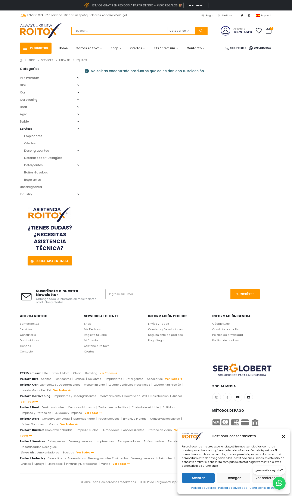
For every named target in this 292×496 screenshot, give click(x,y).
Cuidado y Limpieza (68, 413)
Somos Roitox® (87, 48)
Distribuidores (29, 340)
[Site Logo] (41, 30)
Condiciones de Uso (226, 329)
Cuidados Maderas (81, 407)
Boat (23, 107)
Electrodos (55, 464)
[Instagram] (249, 15)
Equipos (68, 452)
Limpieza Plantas (134, 419)
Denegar (234, 478)
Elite (45, 373)
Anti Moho (169, 407)
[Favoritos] (258, 31)
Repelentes (32, 180)
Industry (26, 194)
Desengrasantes (36, 150)
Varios (53, 424)
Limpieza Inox (105, 441)
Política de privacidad (232, 488)
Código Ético (221, 324)
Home (63, 48)
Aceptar (198, 478)
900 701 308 (238, 48)
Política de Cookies (203, 488)
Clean (77, 373)
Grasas (80, 379)
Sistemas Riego (84, 419)
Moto (65, 373)
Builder (25, 121)
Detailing (91, 373)
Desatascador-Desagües (43, 158)
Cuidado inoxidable (145, 407)
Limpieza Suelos (87, 430)
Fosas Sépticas (109, 419)
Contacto (194, 48)
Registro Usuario (95, 335)
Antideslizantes (133, 430)
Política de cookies (225, 340)
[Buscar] (201, 30)
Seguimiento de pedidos (165, 335)
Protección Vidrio (160, 430)
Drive (55, 373)
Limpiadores (33, 136)
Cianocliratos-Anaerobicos (66, 458)
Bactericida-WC (135, 396)
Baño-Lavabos (154, 441)
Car (22, 92)
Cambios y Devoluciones (165, 329)
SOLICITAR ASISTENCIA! (52, 261)
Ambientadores (48, 452)
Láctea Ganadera (33, 424)
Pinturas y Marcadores (81, 464)
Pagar (209, 15)
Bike (23, 85)
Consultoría (28, 335)
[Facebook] (242, 15)
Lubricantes (63, 379)
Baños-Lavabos (36, 172)
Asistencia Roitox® (96, 346)
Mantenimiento (94, 385)
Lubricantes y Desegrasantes (60, 385)
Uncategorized (31, 187)
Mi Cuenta (91, 340)
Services (26, 129)
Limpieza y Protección (36, 413)
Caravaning (28, 100)
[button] (283, 436)
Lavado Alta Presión (167, 385)
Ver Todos (107, 373)
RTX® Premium (164, 48)
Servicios (26, 329)
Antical (177, 396)
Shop (114, 48)
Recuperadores (129, 441)
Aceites (46, 379)
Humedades (110, 430)
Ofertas (136, 48)
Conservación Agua (56, 419)
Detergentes (33, 165)
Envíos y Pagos (158, 324)
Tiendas (25, 346)
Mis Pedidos (92, 329)
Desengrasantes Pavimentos (108, 458)
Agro (23, 114)
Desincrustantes (53, 407)
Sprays (39, 464)
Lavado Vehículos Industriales (129, 385)
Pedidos (227, 15)
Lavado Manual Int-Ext (36, 390)
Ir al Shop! (196, 5)
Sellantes (94, 379)
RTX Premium (29, 78)
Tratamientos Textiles (113, 407)
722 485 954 (262, 48)
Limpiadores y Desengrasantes (74, 396)
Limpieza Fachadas (58, 430)
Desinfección (159, 396)
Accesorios (155, 379)
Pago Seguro (157, 340)
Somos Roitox (29, 324)
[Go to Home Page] (21, 60)
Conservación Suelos (165, 419)
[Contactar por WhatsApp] (279, 483)
